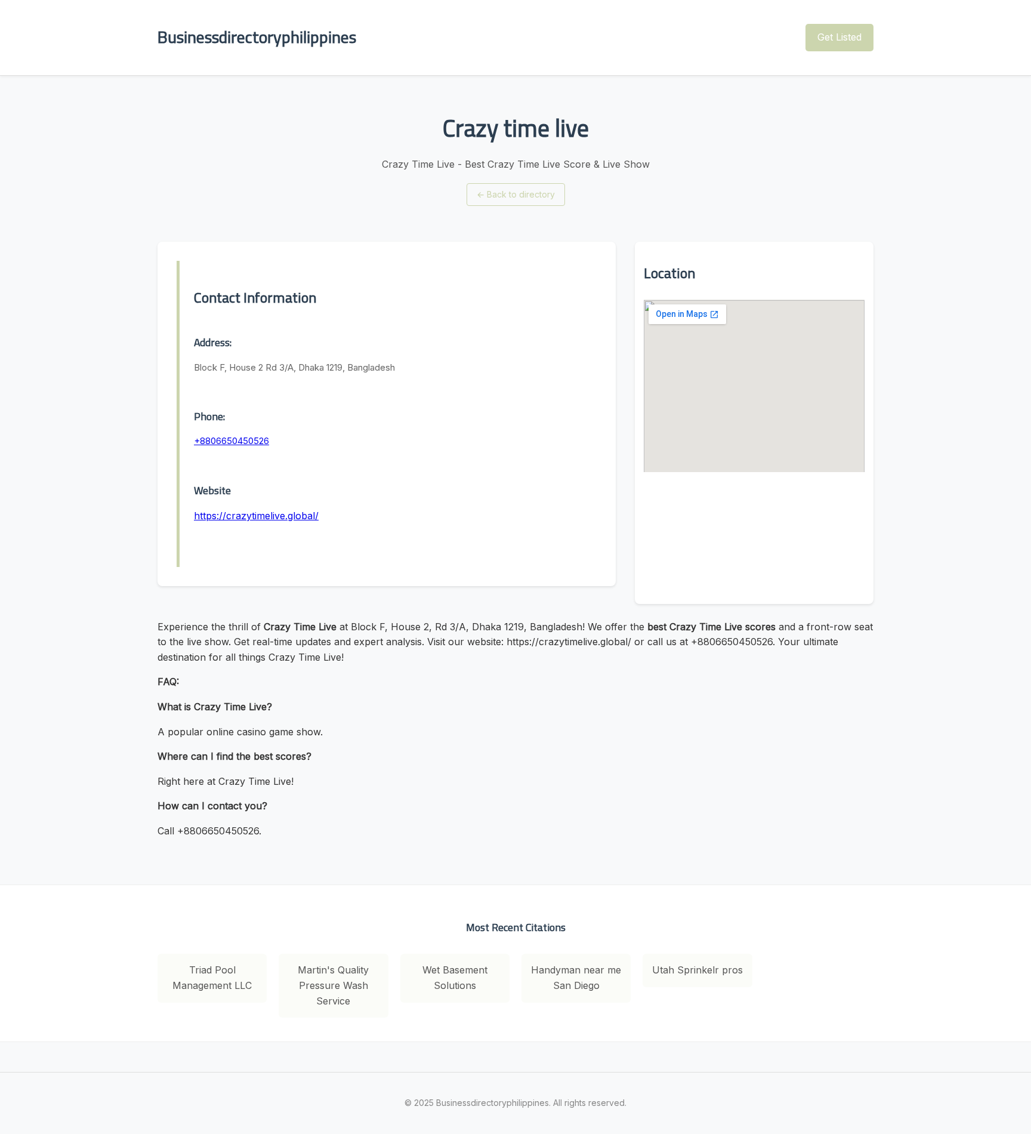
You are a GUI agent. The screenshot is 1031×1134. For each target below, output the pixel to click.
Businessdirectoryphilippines (257, 37)
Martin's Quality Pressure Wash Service (333, 985)
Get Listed (839, 37)
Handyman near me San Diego (576, 977)
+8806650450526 (231, 440)
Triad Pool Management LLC (212, 977)
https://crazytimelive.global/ (256, 516)
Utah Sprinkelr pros (697, 970)
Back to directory (516, 194)
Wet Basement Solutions (454, 977)
